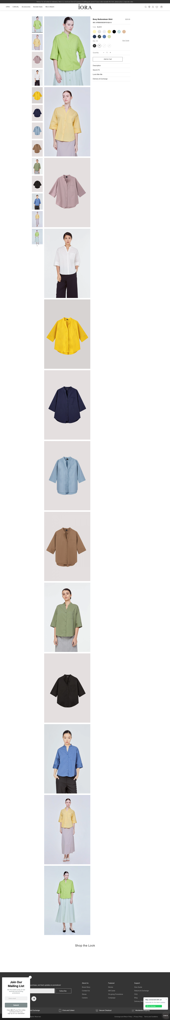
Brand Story (86, 987)
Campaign (111, 998)
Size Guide (125, 40)
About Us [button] (85, 983)
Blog (136, 998)
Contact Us (86, 991)
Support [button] (137, 983)
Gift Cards (111, 991)
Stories (110, 987)
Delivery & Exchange (100, 79)
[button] (8, 6)
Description (97, 65)
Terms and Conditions (151, 1016)
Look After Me (97, 74)
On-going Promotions (115, 994)
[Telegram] (33, 998)
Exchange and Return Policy (123, 1016)
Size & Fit (96, 70)
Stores (84, 994)
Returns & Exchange (141, 991)
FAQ (135, 994)
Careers (85, 998)
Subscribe (63, 991)
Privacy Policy (138, 1016)
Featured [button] (111, 983)
